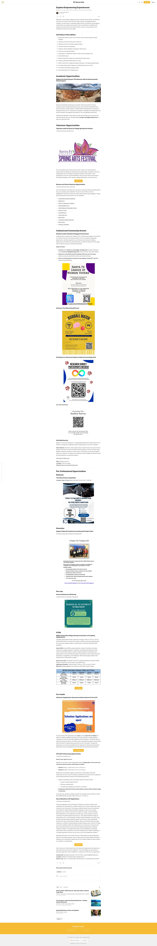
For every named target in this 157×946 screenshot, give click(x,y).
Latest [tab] (61, 887)
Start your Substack (75, 940)
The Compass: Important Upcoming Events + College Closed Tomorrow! (71, 901)
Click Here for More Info (62, 458)
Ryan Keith (64, 895)
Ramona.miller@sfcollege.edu (69, 465)
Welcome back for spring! (61, 912)
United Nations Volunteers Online (67, 208)
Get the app (84, 940)
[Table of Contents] (1, 473)
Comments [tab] (59, 871)
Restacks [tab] (64, 871)
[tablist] (61, 872)
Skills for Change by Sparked (66, 203)
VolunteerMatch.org (63, 205)
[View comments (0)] (60, 16)
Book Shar (61, 217)
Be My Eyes (61, 222)
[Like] (57, 16)
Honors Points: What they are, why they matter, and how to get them (72, 891)
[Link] (54, 35)
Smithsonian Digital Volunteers (66, 198)
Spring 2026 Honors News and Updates (67, 910)
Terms (80, 937)
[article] (78, 893)
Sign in (153, 2)
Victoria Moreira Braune (64, 12)
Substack (72, 943)
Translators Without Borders (66, 220)
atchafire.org (62, 212)
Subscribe (147, 2)
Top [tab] (57, 887)
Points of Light (62, 210)
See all (58, 918)
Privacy (77, 937)
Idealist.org (61, 201)
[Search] (139, 2)
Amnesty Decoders (63, 224)
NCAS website (66, 666)
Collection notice (86, 937)
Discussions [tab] (65, 887)
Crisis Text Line (62, 215)
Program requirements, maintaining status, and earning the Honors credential (72, 894)
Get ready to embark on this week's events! (65, 903)
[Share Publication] (142, 2)
